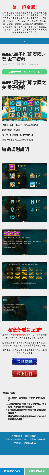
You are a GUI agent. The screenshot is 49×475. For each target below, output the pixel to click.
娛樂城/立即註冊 (30, 443)
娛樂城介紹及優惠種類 (12, 439)
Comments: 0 (33, 64)
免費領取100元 (36, 471)
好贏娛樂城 (15, 335)
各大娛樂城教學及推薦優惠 (34, 439)
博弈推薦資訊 (21, 64)
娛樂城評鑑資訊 (31, 436)
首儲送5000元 (12, 471)
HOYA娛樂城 (16, 443)
